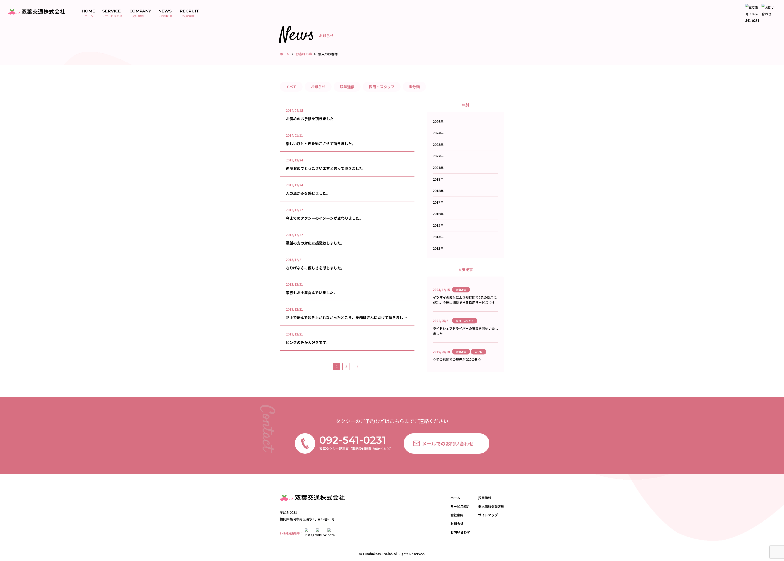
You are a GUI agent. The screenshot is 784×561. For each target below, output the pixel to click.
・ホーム (88, 13)
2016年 (438, 213)
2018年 (438, 190)
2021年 (438, 167)
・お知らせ (165, 13)
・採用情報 (189, 13)
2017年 (438, 202)
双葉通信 (347, 86)
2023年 (438, 144)
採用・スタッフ (381, 86)
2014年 (438, 236)
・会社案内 (140, 13)
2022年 (438, 155)
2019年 (438, 179)
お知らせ (318, 86)
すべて (291, 86)
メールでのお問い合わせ (448, 443)
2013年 (438, 248)
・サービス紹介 (112, 13)
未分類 (414, 86)
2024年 (438, 132)
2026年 (438, 121)
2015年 (438, 225)
